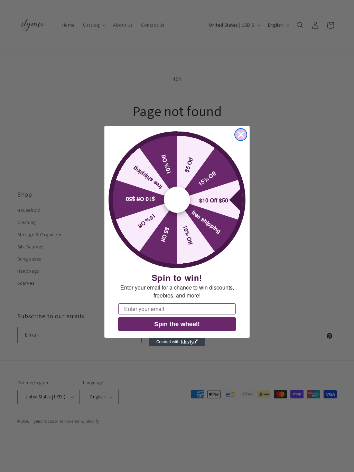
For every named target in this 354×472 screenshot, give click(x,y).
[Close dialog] (241, 135)
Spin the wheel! (177, 324)
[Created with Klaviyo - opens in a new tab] (177, 342)
